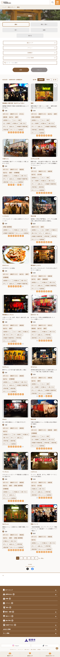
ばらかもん (34, 367)
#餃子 (16, 117)
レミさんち (5, 216)
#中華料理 (16, 172)
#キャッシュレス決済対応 (16, 129)
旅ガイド (8, 616)
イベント (7, 603)
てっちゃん (5, 472)
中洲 (6, 111)
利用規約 (39, 649)
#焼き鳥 (5, 117)
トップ (4, 7)
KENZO (4, 419)
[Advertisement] (30, 579)
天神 (34, 111)
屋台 (16, 24)
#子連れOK (15, 123)
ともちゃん (34, 472)
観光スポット (11, 7)
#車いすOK (23, 123)
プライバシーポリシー (46, 649)
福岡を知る (9, 594)
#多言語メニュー (7, 120)
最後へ (42, 558)
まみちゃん (5, 265)
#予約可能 (5, 129)
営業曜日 (30, 53)
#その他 (39, 174)
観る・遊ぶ (44, 24)
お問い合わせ (26, 649)
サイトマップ (20, 649)
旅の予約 (8, 620)
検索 (21, 70)
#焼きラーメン (14, 114)
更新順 (48, 79)
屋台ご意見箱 (33, 649)
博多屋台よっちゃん (8, 315)
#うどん (22, 114)
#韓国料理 (45, 279)
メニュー (30, 48)
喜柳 (32, 103)
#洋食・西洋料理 (35, 117)
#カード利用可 (6, 123)
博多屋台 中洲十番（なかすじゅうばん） (13, 103)
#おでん (11, 117)
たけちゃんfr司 (35, 159)
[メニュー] (57, 2)
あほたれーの (34, 315)
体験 (44, 30)
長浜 (34, 223)
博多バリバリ (34, 524)
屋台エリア (30, 43)
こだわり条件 (30, 58)
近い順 (54, 79)
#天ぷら (50, 325)
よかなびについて (13, 649)
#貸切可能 (41, 129)
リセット (39, 70)
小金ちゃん (5, 159)
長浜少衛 (33, 419)
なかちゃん (5, 524)
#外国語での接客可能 (22, 126)
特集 (7, 599)
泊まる (30, 35)
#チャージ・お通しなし (9, 126)
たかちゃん (5, 367)
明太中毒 (33, 216)
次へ (39, 558)
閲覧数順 (41, 79)
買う (16, 30)
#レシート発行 (17, 120)
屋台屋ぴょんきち (36, 265)
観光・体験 (8, 612)
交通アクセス (9, 625)
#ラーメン (5, 114)
